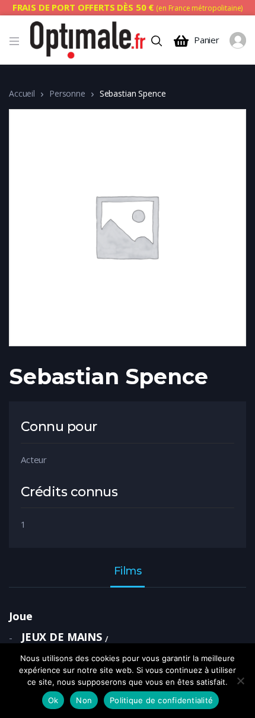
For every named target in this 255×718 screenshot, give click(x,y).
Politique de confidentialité (161, 700)
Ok (53, 700)
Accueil (22, 93)
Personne (67, 93)
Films (128, 571)
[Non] (240, 681)
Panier (206, 40)
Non (84, 700)
